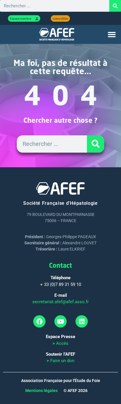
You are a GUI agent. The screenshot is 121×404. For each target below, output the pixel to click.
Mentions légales (41, 390)
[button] (111, 34)
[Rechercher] (115, 6)
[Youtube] (60, 321)
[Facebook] (39, 321)
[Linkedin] (81, 321)
